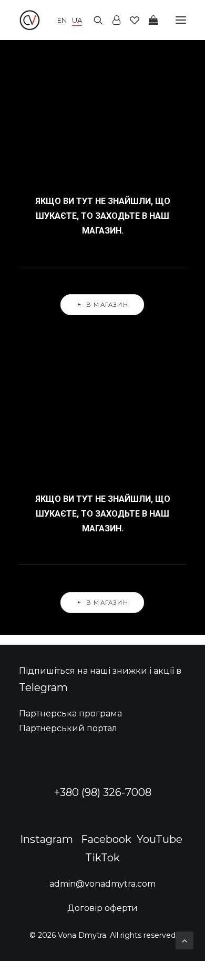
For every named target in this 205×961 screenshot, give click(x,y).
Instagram (46, 839)
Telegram (43, 687)
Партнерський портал (68, 728)
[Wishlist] (129, 20)
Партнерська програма (70, 713)
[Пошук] (93, 20)
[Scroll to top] (184, 940)
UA (77, 20)
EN (62, 20)
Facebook (106, 839)
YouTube (159, 839)
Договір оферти (102, 908)
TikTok (102, 857)
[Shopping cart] (148, 20)
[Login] (111, 20)
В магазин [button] (108, 304)
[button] (181, 20)
